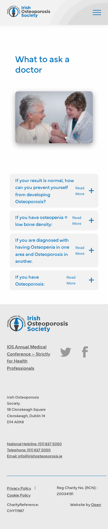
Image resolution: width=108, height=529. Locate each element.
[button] (97, 12)
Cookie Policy (18, 495)
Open (96, 504)
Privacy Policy (19, 488)
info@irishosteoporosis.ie (40, 456)
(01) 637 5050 (50, 443)
